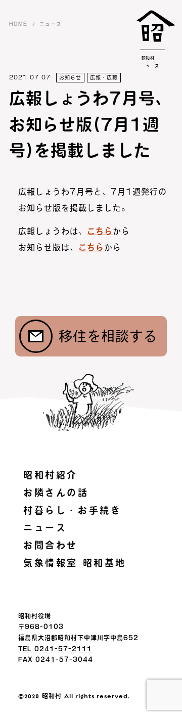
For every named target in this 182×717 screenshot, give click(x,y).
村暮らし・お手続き (72, 510)
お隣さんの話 (56, 492)
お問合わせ (50, 545)
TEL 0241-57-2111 (55, 649)
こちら (100, 231)
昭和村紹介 (50, 474)
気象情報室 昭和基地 (74, 562)
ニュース (50, 23)
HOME (18, 23)
